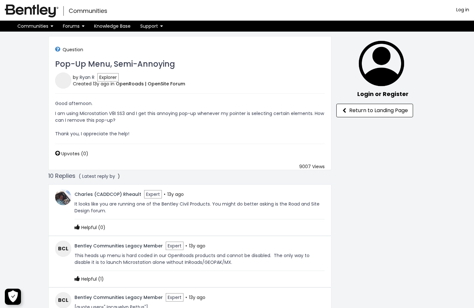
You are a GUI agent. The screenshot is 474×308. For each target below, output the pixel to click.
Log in (462, 9)
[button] (35, 26)
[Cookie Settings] (13, 297)
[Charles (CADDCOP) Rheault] (63, 197)
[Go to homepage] (31, 11)
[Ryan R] (63, 80)
